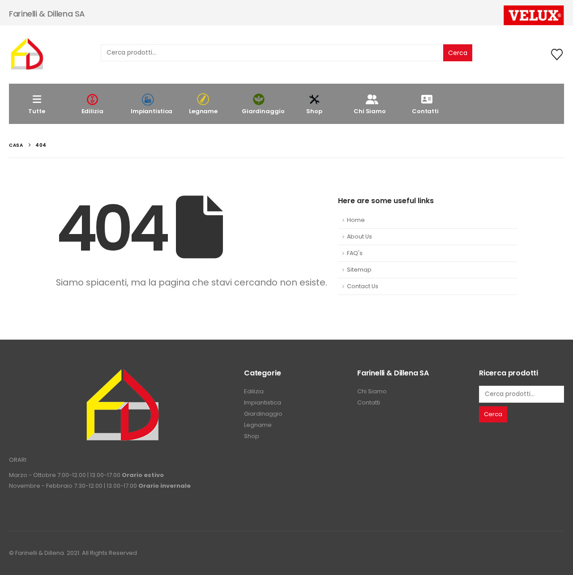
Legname (203, 111)
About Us (359, 236)
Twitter (540, 553)
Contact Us (362, 286)
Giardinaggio (263, 111)
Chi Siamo (370, 111)
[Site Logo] (27, 55)
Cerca (457, 52)
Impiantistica (151, 111)
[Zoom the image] (122, 373)
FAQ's (355, 253)
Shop (314, 111)
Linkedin (556, 553)
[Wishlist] (557, 54)
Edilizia (92, 111)
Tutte (36, 111)
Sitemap (359, 269)
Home (356, 220)
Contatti (425, 111)
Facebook (523, 553)
